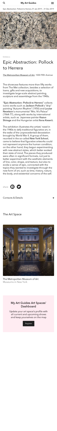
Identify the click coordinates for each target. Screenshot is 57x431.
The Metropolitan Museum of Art (18, 75)
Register (28, 323)
